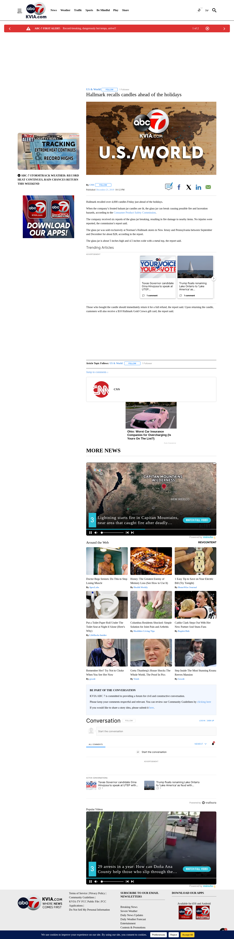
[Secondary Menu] (22, 10)
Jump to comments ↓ (97, 372)
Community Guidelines (81, 897)
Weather (65, 10)
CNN (91, 185)
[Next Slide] (213, 278)
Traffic (78, 10)
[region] (151, 761)
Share (125, 10)
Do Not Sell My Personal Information (89, 909)
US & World (116, 363)
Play (115, 10)
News (54, 10)
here (151, 707)
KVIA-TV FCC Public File (84, 901)
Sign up (210, 721)
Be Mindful (103, 10)
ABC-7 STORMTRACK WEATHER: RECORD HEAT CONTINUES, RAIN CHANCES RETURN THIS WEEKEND (48, 179)
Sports (89, 10)
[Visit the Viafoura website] (209, 802)
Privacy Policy (97, 893)
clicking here (204, 701)
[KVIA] (36, 10)
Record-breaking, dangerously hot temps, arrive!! (89, 28)
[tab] (95, 744)
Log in (202, 721)
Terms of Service (78, 893)
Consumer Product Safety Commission (135, 212)
